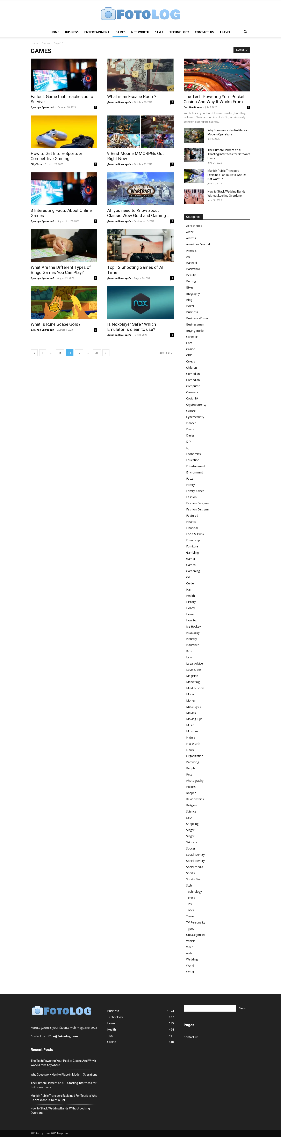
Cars (189, 343)
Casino (190, 349)
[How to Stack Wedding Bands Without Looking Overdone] (194, 196)
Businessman (195, 324)
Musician (192, 731)
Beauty (191, 275)
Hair (189, 589)
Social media (194, 867)
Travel (225, 32)
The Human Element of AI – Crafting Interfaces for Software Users (229, 154)
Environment (194, 472)
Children (191, 367)
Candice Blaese (193, 107)
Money (190, 700)
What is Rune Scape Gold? (55, 324)
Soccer (190, 848)
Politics (191, 787)
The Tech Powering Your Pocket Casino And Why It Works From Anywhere (63, 1063)
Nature (190, 737)
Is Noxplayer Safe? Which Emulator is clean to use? (131, 327)
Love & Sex (193, 670)
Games (120, 32)
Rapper (191, 793)
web (189, 953)
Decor (190, 429)
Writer (190, 972)
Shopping (192, 824)
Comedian (193, 374)
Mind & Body (195, 688)
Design (190, 435)
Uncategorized (196, 935)
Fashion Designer (197, 503)
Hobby (190, 608)
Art (188, 257)
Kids (189, 651)
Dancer (191, 423)
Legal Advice (194, 663)
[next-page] (105, 352)
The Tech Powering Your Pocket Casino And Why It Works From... (215, 99)
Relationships (195, 799)
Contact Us (204, 32)
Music (190, 725)
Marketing (193, 682)
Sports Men (194, 879)
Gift (188, 577)
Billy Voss (36, 164)
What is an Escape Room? (131, 96)
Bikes (189, 287)
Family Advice (195, 491)
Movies (191, 713)
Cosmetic (192, 392)
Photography (194, 781)
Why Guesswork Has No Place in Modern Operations (64, 1074)
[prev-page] (34, 352)
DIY (188, 441)
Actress (191, 238)
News (190, 750)
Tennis (190, 898)
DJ (187, 448)
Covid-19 (192, 398)
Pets (189, 774)
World (190, 965)
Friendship (193, 540)
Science (191, 811)
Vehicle (190, 941)
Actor (189, 232)
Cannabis (192, 337)
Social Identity (195, 855)
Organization (194, 756)
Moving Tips (194, 719)
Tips (189, 904)
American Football (198, 244)
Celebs (190, 361)
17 (79, 352)
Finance (191, 522)
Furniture (192, 546)
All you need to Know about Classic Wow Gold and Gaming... (138, 213)
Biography (193, 294)
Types (190, 928)
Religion (191, 805)
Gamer (190, 559)
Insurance (192, 645)
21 (96, 352)
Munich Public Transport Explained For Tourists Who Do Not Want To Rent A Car (64, 1098)
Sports (190, 873)
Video (190, 947)
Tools (190, 910)
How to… (192, 620)
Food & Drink (195, 534)
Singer (190, 830)
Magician (192, 676)
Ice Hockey (193, 626)
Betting (191, 281)
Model (190, 694)
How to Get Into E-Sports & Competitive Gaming (56, 156)
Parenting (192, 762)
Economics (193, 454)
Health (190, 596)
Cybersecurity (195, 417)
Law (189, 657)
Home (55, 32)
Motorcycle (193, 707)
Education (192, 460)
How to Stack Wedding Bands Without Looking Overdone (60, 1110)
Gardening (193, 571)
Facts (189, 478)
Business (72, 32)
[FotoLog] (140, 14)
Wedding (192, 959)
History (191, 602)
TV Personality (195, 922)
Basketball (193, 269)
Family (190, 485)
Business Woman (197, 318)
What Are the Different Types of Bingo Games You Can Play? (61, 270)
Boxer (190, 306)
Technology (179, 32)
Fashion (191, 497)
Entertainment (97, 32)
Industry (191, 639)
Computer (193, 386)
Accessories (194, 226)
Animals (191, 250)
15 (60, 352)
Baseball (191, 263)
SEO (189, 818)
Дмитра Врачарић (43, 107)
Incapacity (193, 633)
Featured (192, 515)
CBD (189, 355)
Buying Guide (195, 330)
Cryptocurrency (196, 404)
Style (159, 32)
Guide (190, 583)
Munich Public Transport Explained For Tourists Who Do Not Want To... (227, 175)
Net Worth (140, 32)
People (190, 768)
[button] (245, 32)
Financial (192, 528)
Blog (189, 300)
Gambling (192, 552)
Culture (191, 411)
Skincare (191, 842)
